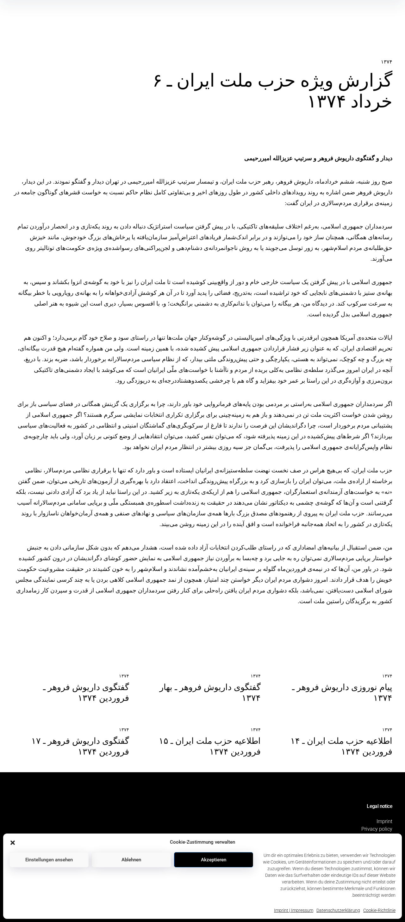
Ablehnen (131, 860)
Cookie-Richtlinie (379, 910)
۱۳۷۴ (386, 62)
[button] (12, 842)
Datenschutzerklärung (338, 910)
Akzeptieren (213, 860)
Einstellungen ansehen (49, 860)
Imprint (384, 821)
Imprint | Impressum (293, 910)
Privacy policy (376, 829)
